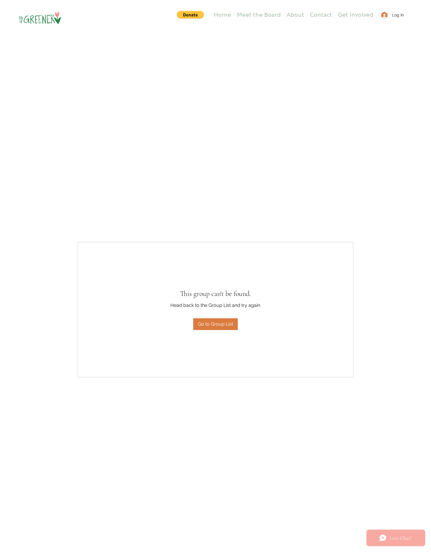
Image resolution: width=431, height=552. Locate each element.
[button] (190, 14)
